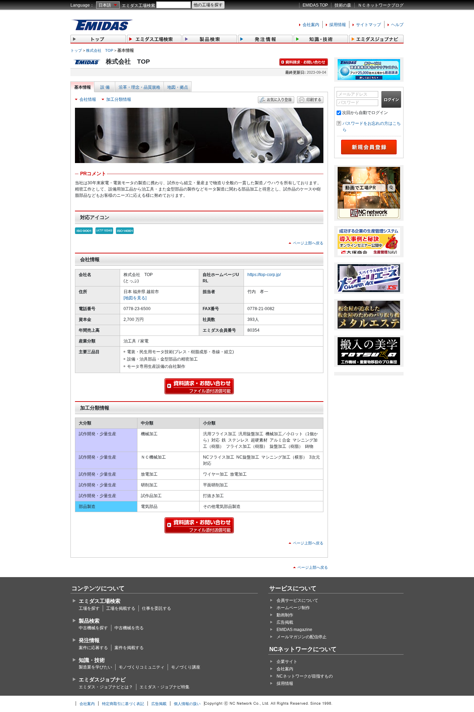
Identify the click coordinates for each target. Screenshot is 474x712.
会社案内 (311, 24)
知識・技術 (92, 660)
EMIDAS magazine (294, 629)
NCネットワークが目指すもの (305, 676)
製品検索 (89, 621)
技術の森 (343, 5)
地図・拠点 (177, 87)
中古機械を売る (129, 627)
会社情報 (87, 99)
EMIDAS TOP (315, 5)
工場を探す (89, 608)
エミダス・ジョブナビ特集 (164, 687)
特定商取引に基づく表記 (123, 704)
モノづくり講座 (185, 667)
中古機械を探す (93, 627)
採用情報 (337, 24)
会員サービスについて (297, 600)
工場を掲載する (120, 608)
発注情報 (89, 640)
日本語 (105, 5)
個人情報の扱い (187, 704)
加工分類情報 (118, 99)
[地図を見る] (135, 298)
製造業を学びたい (95, 667)
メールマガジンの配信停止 (302, 636)
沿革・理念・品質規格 (139, 87)
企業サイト (287, 661)
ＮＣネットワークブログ (381, 5)
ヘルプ (397, 24)
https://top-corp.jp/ (264, 274)
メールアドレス (352, 94)
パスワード (348, 102)
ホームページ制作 (293, 607)
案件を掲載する (129, 647)
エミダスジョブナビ (102, 679)
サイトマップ (368, 24)
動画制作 (285, 615)
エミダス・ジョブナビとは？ (106, 687)
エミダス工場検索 (138, 5)
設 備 (105, 87)
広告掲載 (285, 622)
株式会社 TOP (99, 50)
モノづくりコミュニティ (141, 667)
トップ (76, 50)
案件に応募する (93, 647)
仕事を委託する (156, 608)
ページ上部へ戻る (308, 243)
